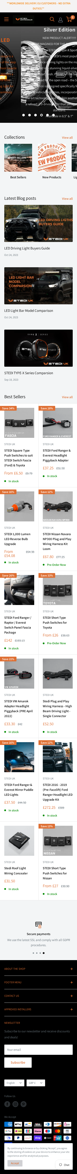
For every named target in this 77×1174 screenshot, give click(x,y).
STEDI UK (48, 611)
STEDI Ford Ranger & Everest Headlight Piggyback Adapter (57, 455)
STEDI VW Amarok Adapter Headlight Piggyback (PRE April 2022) (18, 708)
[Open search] (52, 19)
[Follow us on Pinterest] (24, 1104)
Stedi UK (9, 444)
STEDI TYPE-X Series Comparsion (28, 373)
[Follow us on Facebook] (7, 1104)
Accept (15, 1163)
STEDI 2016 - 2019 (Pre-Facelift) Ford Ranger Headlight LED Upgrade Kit (58, 792)
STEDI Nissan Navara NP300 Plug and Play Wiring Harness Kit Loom (57, 541)
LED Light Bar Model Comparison (28, 310)
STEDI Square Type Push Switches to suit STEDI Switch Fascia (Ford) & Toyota (18, 457)
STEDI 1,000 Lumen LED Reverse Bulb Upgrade (17, 539)
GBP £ (32, 1083)
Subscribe (18, 1062)
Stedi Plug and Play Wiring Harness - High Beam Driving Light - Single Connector (57, 708)
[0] (69, 19)
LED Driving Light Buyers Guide (27, 248)
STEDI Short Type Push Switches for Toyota (55, 623)
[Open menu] (6, 19)
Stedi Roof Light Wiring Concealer (16, 870)
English (11, 1083)
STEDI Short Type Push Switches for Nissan (55, 873)
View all (67, 137)
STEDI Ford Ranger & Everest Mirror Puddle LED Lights (18, 790)
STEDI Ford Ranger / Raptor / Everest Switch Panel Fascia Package (17, 625)
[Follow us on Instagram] (15, 1104)
